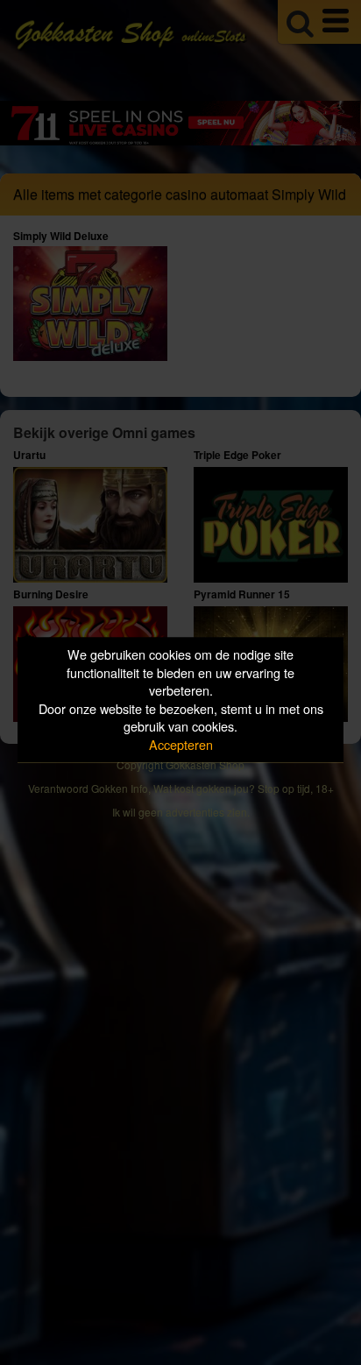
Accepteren (181, 744)
